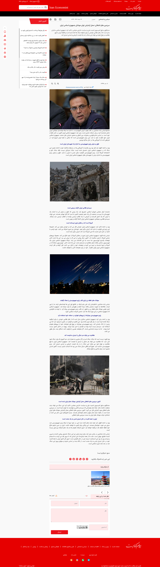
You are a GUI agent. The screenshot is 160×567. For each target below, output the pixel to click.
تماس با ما (132, 1)
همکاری (65, 555)
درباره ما (139, 1)
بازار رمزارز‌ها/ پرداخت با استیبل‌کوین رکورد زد (33, 30)
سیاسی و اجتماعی (114, 13)
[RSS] (71, 560)
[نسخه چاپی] (50, 19)
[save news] (55, 19)
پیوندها (126, 1)
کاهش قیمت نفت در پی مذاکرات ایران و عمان (32, 36)
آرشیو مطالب (108, 1)
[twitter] (83, 459)
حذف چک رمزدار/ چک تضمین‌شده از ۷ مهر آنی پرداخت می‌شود (34, 78)
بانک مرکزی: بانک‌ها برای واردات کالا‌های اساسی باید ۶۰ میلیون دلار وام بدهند (35, 42)
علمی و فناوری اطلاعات (103, 13)
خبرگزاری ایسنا (101, 453)
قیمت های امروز (93, 555)
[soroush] (73, 459)
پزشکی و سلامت (84, 13)
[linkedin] (76, 459)
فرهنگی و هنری (93, 13)
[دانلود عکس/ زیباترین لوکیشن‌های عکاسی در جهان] (100, 478)
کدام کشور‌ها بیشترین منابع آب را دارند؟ (34, 48)
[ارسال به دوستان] (60, 19)
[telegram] (88, 459)
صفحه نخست (138, 13)
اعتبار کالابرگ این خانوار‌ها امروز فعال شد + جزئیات (34, 54)
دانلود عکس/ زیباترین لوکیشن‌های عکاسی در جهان (99, 486)
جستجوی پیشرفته (118, 1)
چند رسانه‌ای (72, 13)
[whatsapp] (79, 459)
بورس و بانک (130, 13)
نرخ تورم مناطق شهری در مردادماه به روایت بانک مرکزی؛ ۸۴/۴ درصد (33, 61)
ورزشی (78, 13)
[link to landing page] (133, 7)
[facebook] (69, 459)
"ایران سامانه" (22, 566)
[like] (86, 496)
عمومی (93, 19)
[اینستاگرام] (77, 560)
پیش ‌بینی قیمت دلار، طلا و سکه (36, 67)
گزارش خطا (52, 495)
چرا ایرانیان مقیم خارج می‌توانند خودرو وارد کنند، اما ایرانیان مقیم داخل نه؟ (34, 86)
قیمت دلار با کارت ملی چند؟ (37, 72)
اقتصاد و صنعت (123, 13)
